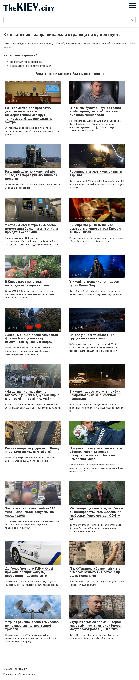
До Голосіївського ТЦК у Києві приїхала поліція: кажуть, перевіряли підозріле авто (29, 572)
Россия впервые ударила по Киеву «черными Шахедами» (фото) (32, 450)
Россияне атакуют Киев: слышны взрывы (96, 173)
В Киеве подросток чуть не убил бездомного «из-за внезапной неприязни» (95, 395)
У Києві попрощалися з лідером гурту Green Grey (95, 283)
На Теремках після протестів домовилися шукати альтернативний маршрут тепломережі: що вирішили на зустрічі (28, 115)
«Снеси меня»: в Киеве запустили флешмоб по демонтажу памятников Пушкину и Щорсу (31, 338)
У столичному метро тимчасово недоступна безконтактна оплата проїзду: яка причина (31, 228)
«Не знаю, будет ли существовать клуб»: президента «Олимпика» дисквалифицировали (96, 111)
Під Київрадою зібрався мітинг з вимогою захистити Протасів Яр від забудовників (95, 572)
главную (33, 65)
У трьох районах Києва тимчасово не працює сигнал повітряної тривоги (32, 625)
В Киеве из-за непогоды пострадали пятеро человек (27, 283)
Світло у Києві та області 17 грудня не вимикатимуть (92, 336)
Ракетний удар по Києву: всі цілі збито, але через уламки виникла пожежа (31, 175)
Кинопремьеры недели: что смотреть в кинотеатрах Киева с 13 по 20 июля (95, 228)
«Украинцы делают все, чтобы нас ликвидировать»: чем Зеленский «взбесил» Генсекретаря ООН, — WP (97, 513)
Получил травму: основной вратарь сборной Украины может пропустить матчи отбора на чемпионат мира (97, 453)
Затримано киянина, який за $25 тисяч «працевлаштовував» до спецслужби (30, 511)
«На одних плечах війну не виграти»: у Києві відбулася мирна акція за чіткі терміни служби (32, 395)
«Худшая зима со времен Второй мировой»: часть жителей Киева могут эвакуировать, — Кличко (95, 625)
